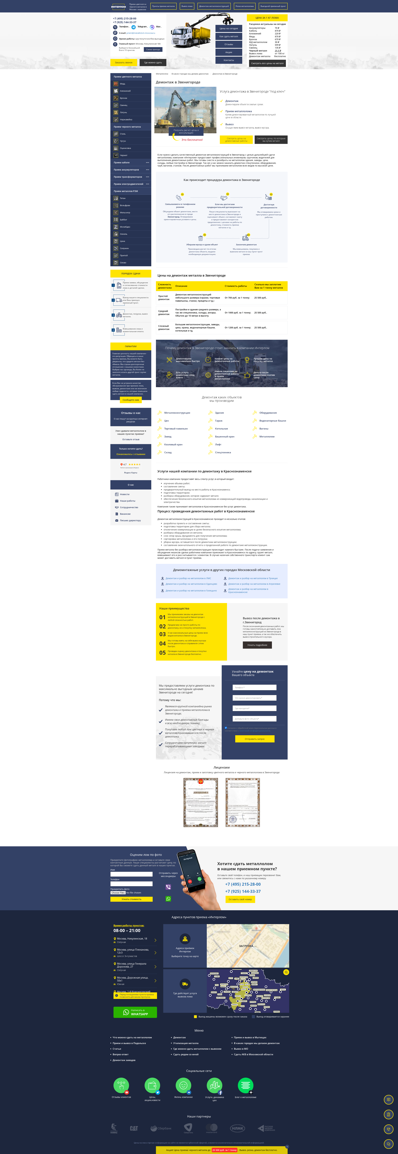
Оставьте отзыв (130, 439)
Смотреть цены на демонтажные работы (236, 139)
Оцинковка (125, 148)
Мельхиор (125, 212)
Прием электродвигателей (128, 183)
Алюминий (255, 33)
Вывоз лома (255, 53)
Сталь (123, 133)
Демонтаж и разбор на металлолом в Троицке (253, 578)
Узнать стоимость (131, 899)
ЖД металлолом (258, 42)
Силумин (124, 248)
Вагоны (263, 428)
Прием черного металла (127, 126)
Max (158, 26)
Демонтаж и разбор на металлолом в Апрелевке (254, 583)
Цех (166, 420)
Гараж (218, 420)
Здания (219, 412)
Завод (167, 436)
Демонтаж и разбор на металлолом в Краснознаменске (248, 590)
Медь (252, 36)
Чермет (123, 155)
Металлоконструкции (177, 412)
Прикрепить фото (119, 889)
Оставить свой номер (240, 899)
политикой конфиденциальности (254, 730)
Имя (112, 869)
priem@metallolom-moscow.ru (141, 33)
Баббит (123, 219)
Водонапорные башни (272, 420)
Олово (123, 262)
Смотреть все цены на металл (267, 63)
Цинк (122, 241)
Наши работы (127, 500)
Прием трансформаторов (128, 176)
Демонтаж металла (259, 56)
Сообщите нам (131, 399)
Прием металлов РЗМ (126, 191)
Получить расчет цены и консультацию (186, 131)
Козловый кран (173, 444)
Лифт (218, 444)
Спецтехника (223, 452)
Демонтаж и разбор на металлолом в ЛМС (188, 578)
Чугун (123, 141)
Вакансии (125, 513)
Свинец (253, 47)
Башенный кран (224, 436)
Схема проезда (153, 49)
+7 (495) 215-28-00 (124, 18)
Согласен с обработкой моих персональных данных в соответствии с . (250, 729)
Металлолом (267, 436)
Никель (123, 234)
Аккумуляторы (257, 28)
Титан (122, 198)
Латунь (253, 45)
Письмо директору (130, 520)
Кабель (253, 30)
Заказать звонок (123, 62)
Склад (167, 452)
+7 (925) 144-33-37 (124, 22)
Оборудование (268, 412)
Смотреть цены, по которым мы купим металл (271, 139)
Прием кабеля (122, 162)
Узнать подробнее (257, 644)
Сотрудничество (129, 507)
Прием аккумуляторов (126, 169)
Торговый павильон (176, 428)
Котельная (221, 428)
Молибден (125, 226)
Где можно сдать (153, 62)
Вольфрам (125, 205)
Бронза (253, 39)
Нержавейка (126, 119)
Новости (124, 494)
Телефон (114, 879)
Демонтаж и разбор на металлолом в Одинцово (191, 583)
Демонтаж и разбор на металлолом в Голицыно (191, 590)
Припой (124, 255)
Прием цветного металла (128, 76)
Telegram (142, 26)
